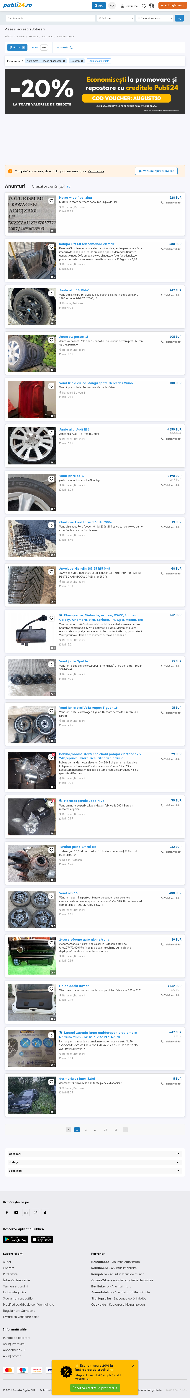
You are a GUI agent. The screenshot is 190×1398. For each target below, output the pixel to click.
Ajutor (7, 1262)
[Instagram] (35, 1212)
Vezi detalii (96, 171)
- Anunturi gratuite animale (120, 1292)
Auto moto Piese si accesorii (44, 61)
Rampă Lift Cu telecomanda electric (86, 244)
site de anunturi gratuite (147, 1390)
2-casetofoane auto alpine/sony (84, 939)
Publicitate (10, 1274)
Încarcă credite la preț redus (95, 1388)
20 (61, 186)
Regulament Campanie (19, 1310)
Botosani (75, 61)
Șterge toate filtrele (99, 61)
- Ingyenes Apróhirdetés (118, 1298)
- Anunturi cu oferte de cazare (122, 1280)
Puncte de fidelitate (16, 1338)
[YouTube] (16, 1212)
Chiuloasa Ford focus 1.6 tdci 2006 (85, 522)
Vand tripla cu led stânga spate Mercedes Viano (96, 383)
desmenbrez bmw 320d (77, 1078)
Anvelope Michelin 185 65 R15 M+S (84, 568)
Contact (8, 1268)
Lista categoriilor (14, 1292)
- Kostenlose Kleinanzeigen (118, 1304)
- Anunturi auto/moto (115, 1262)
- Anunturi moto (111, 1286)
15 (115, 1129)
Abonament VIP (14, 1350)
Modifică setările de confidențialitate (28, 1304)
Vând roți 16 (68, 893)
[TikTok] (45, 1212)
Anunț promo (12, 1356)
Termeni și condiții (15, 1286)
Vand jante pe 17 (72, 476)
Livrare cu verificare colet (21, 1317)
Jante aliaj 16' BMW (74, 290)
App (100, 5)
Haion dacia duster (74, 986)
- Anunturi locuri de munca (117, 1274)
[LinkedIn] (26, 1212)
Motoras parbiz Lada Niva (83, 801)
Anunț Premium (13, 1344)
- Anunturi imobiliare (114, 1268)
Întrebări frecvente (16, 1280)
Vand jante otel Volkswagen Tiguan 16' (88, 707)
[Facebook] (6, 1212)
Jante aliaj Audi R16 (74, 429)
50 (68, 186)
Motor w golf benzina (75, 197)
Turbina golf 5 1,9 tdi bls (77, 847)
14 (105, 1129)
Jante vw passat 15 (74, 337)
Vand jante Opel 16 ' (74, 661)
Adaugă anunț (174, 5)
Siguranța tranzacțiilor (18, 1298)
